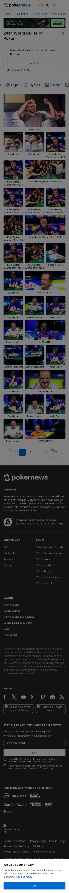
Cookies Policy (24, 876)
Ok (34, 885)
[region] (34, 876)
